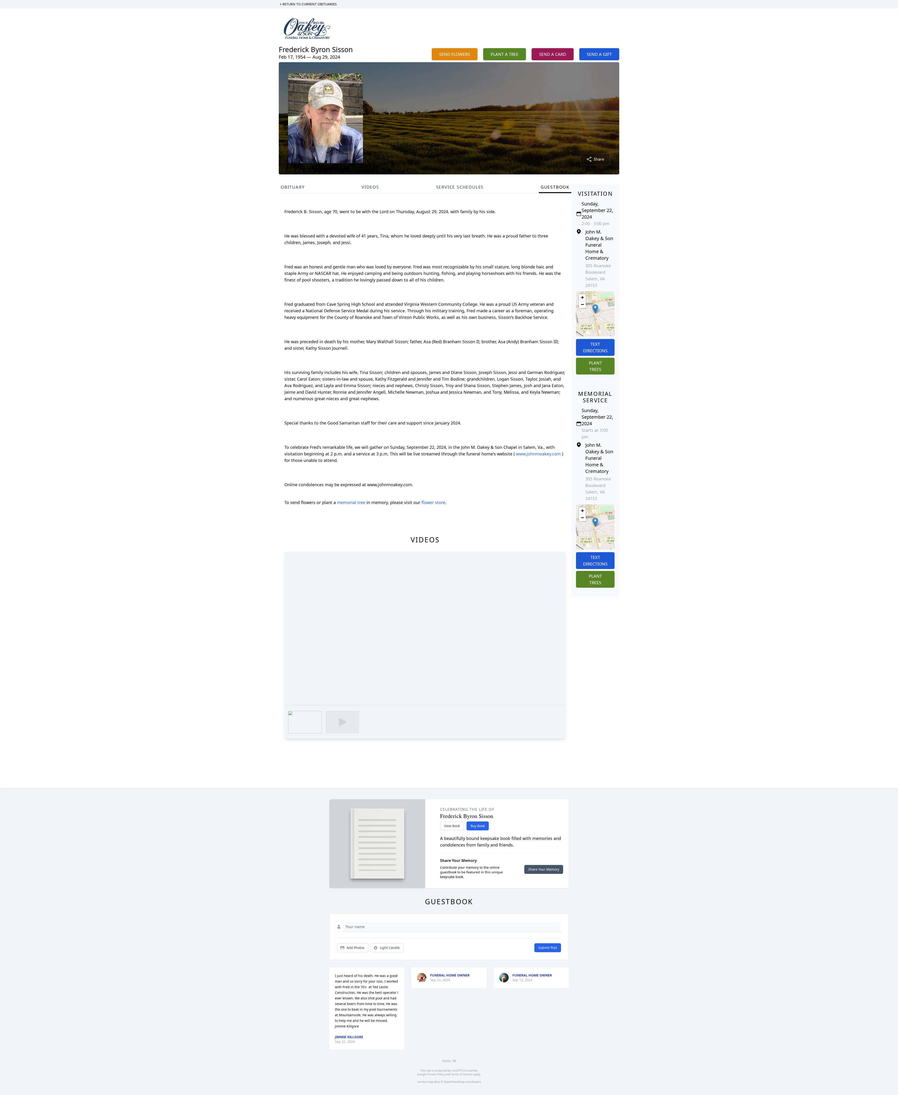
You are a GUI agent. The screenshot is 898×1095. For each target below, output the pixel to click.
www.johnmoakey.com (539, 454)
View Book (452, 826)
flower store (433, 502)
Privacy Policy (436, 1074)
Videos (370, 187)
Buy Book (478, 826)
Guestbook (555, 187)
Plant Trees (595, 366)
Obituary (292, 187)
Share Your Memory (543, 869)
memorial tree (351, 502)
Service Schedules (460, 187)
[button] (595, 309)
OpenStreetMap (454, 1082)
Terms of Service (462, 1074)
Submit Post (547, 947)
